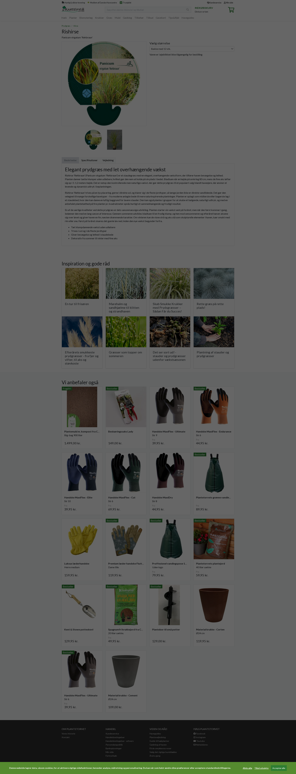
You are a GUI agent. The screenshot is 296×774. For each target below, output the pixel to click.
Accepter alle (278, 768)
